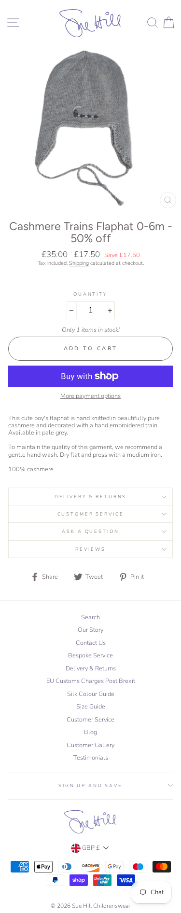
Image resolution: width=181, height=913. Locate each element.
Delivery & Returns (91, 496)
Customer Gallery (90, 745)
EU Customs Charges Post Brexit (90, 681)
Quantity (90, 294)
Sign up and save (90, 785)
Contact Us (91, 643)
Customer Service (90, 514)
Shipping (79, 263)
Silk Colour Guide (90, 694)
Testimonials (90, 757)
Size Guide (90, 706)
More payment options (90, 396)
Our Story (90, 630)
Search (90, 617)
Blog (90, 732)
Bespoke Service (90, 655)
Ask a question (90, 531)
